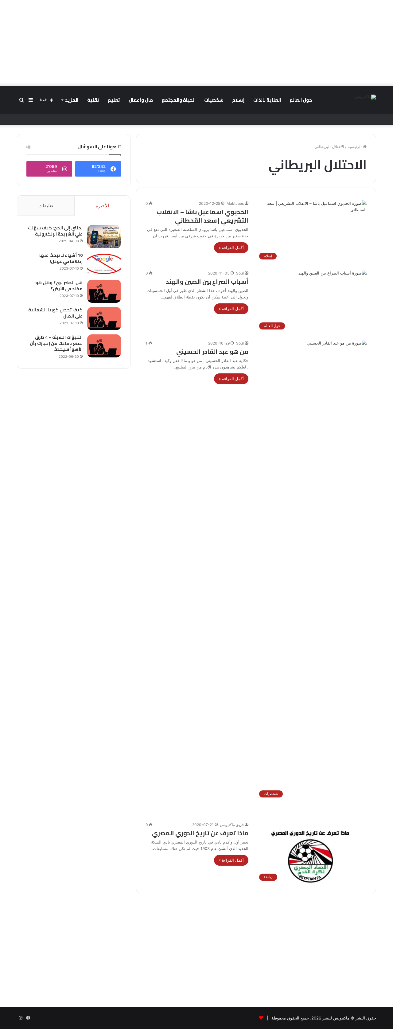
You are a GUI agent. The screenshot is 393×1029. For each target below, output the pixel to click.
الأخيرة (102, 206)
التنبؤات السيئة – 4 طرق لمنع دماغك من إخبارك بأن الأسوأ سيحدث (56, 343)
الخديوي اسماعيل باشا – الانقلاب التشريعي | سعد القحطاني (202, 216)
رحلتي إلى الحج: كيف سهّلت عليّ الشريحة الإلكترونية (55, 231)
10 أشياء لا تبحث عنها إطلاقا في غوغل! (61, 258)
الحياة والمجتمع (178, 99)
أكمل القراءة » (231, 247)
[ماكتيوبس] (365, 97)
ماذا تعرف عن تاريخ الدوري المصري (200, 833)
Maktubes (235, 203)
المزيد (71, 99)
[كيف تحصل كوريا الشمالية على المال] (104, 318)
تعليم (114, 99)
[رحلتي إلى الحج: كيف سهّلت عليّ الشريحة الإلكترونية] (104, 236)
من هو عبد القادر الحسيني (212, 351)
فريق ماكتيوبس (232, 824)
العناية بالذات (267, 99)
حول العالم (301, 99)
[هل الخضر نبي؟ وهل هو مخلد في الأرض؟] (104, 291)
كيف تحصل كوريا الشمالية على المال (55, 313)
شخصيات (214, 99)
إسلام (238, 99)
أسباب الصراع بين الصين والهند (207, 281)
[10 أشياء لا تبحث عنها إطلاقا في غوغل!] (104, 263)
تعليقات (45, 206)
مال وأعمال (141, 99)
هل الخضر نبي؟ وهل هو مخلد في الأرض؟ (59, 286)
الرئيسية (355, 146)
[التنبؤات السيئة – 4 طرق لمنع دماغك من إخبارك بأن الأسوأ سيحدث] (104, 345)
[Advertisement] (196, 43)
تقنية (93, 99)
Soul (240, 273)
